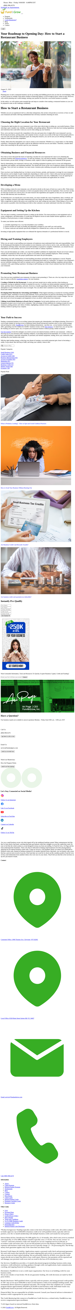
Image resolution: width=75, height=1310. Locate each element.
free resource (49, 327)
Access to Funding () (8, 359)
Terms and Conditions (11, 1219)
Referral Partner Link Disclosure (15, 1226)
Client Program (9, 1185)
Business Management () (9, 358)
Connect (7, 1194)
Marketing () (5, 361)
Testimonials (8, 1189)
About (7, 1183)
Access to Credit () (8, 356)
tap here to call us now (8, 736)
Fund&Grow (20, 325)
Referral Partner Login (12, 1199)
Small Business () (7, 352)
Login (3, 29)
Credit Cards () (6, 354)
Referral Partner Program (12, 1187)
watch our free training (8, 766)
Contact (7, 1192)
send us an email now (8, 751)
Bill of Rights (9, 1217)
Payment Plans (9, 1212)
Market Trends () (7, 366)
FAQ (6, 1210)
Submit (25, 677)
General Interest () (7, 363)
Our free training (6, 332)
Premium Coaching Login (13, 1201)
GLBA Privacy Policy (11, 1216)
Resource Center (10, 1203)
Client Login (8, 1197)
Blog (6, 1190)
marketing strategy (22, 279)
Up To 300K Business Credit (14, 1221)
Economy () (5, 368)
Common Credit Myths (12, 1223)
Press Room (8, 1196)
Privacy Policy (9, 1214)
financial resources (21, 158)
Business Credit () (7, 365)
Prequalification (9, 1224)
